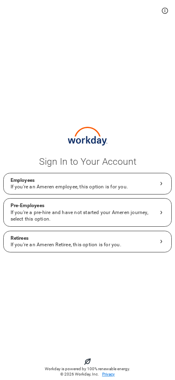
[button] (165, 11)
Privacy (108, 374)
